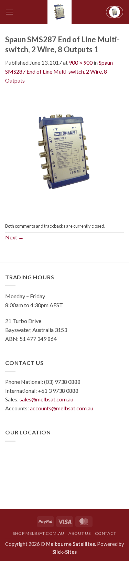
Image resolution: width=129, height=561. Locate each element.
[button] (9, 11)
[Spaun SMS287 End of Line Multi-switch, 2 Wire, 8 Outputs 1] (64, 151)
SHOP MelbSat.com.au (38, 533)
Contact (105, 533)
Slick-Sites (64, 552)
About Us (79, 533)
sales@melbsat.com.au (46, 399)
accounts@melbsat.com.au (61, 408)
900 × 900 (81, 62)
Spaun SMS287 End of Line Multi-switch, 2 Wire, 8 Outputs (59, 71)
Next (14, 237)
